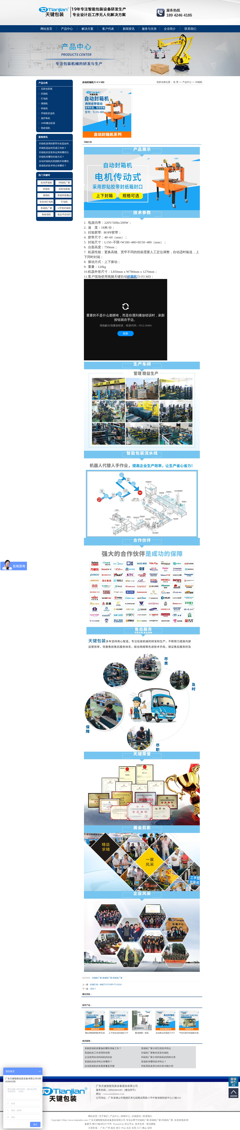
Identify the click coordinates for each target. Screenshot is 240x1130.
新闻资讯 (129, 28)
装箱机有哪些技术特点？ (153, 1061)
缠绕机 (44, 103)
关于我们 (103, 1116)
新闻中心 (125, 1116)
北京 (128, 1128)
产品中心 (67, 28)
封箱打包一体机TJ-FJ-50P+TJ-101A (106, 984)
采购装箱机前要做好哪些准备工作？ (103, 1048)
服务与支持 (149, 28)
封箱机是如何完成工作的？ (52, 148)
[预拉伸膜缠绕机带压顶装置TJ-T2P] (95, 1020)
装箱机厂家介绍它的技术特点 (156, 1048)
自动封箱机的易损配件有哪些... (55, 161)
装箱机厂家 (46, 208)
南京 (113, 1128)
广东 (102, 1128)
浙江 (118, 1128)
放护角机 (45, 118)
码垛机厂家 (64, 182)
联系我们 (190, 28)
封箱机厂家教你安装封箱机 (155, 1052)
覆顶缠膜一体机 (142, 1033)
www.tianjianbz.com (113, 1094)
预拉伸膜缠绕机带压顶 (95, 1033)
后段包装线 (46, 89)
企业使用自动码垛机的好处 (98, 1057)
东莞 (134, 1128)
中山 (123, 1128)
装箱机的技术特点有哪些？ (52, 165)
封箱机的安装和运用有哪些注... (55, 152)
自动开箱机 (46, 182)
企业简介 (170, 28)
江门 (139, 1128)
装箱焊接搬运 (64, 195)
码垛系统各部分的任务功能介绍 (157, 1066)
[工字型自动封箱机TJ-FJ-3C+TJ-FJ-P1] (118, 1020)
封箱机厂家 (97, 978)
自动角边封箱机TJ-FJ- (165, 1033)
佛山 (144, 1128)
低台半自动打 (64, 214)
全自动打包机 (46, 201)
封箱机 (44, 94)
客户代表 (108, 28)
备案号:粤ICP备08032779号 (98, 1124)
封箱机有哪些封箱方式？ (51, 156)
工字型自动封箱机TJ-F (118, 1033)
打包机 (44, 98)
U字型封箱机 (64, 208)
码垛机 (44, 108)
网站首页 (46, 28)
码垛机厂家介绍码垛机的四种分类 (158, 1057)
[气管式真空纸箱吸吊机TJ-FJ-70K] (189, 1020)
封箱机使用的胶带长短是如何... (55, 143)
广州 (107, 1128)
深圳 (149, 1128)
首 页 (175, 82)
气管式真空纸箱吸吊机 (189, 1033)
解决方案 (87, 28)
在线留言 (136, 1116)
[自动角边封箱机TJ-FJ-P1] (165, 1020)
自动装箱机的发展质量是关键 (99, 1066)
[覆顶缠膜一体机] (142, 1020)
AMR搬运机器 (48, 123)
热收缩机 (45, 128)
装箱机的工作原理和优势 (97, 1052)
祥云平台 (129, 1124)
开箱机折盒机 (48, 113)
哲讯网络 (151, 1124)
